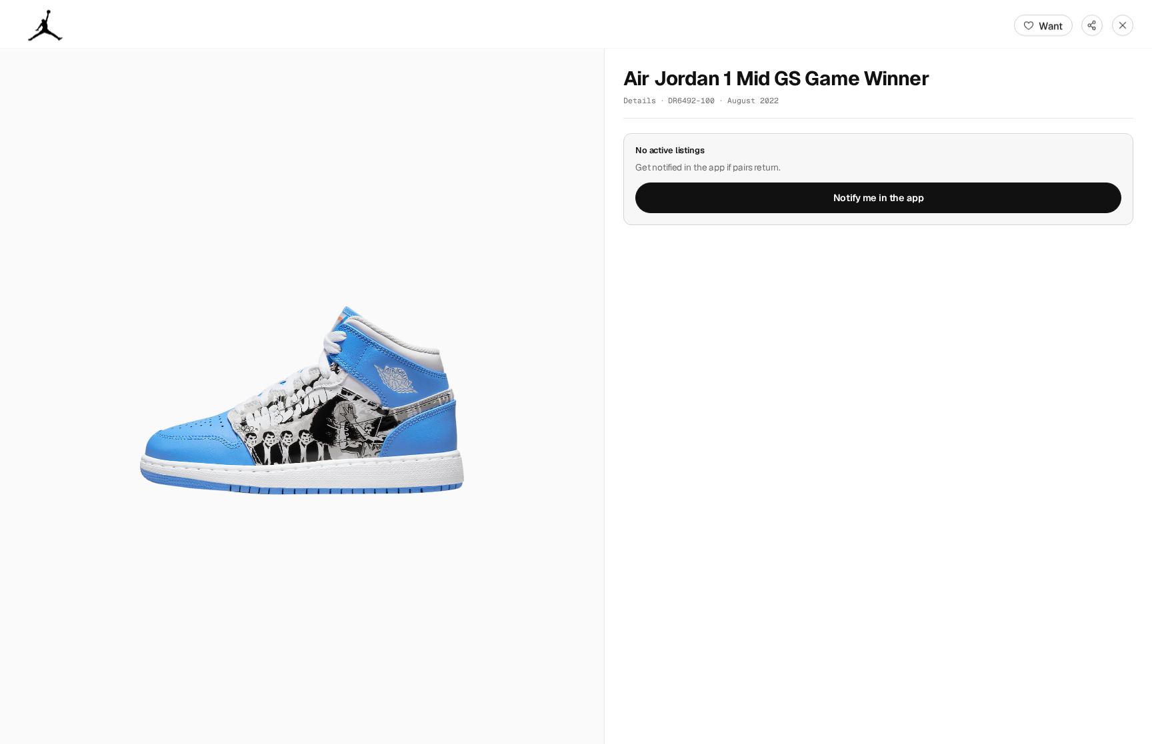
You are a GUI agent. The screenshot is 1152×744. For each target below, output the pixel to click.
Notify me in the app (878, 198)
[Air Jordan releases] (45, 25)
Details (639, 100)
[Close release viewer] (1122, 25)
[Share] (1092, 25)
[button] (302, 396)
